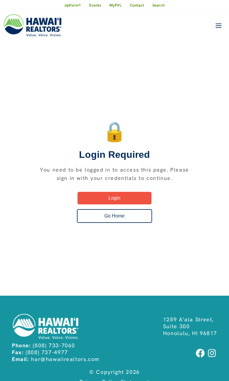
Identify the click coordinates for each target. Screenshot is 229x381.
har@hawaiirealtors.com (65, 359)
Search (158, 5)
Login (114, 197)
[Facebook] (201, 356)
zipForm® (72, 5)
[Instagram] (212, 356)
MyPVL (115, 5)
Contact (137, 5)
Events (95, 5)
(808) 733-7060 (54, 345)
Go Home (114, 215)
